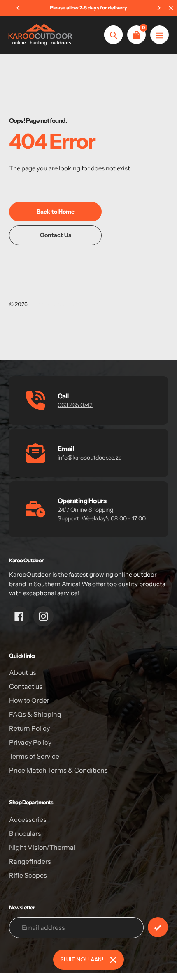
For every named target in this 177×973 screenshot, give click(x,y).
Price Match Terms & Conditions (58, 770)
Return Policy (29, 728)
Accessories (28, 819)
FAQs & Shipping (35, 714)
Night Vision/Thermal (42, 847)
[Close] (113, 960)
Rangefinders (30, 861)
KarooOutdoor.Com (54, 304)
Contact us (25, 686)
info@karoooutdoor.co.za (89, 457)
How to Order (29, 700)
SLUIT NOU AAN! (82, 959)
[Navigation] (159, 34)
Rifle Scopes (28, 875)
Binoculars (25, 833)
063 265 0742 (75, 405)
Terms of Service (34, 756)
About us (22, 672)
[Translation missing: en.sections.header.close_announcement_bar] (171, 8)
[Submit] (158, 927)
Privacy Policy (30, 742)
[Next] (158, 8)
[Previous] (18, 8)
